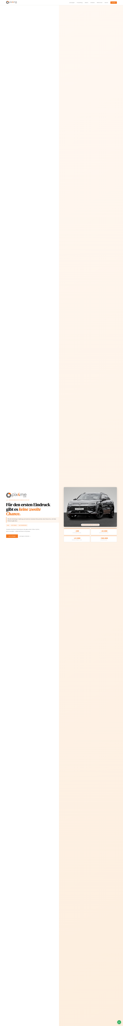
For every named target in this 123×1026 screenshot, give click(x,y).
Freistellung (79, 2)
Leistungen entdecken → (25, 536)
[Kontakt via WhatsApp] (119, 1022)
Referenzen (99, 2)
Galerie (86, 2)
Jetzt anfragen (12, 536)
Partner (106, 2)
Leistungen (72, 2)
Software (92, 2)
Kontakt (114, 2)
